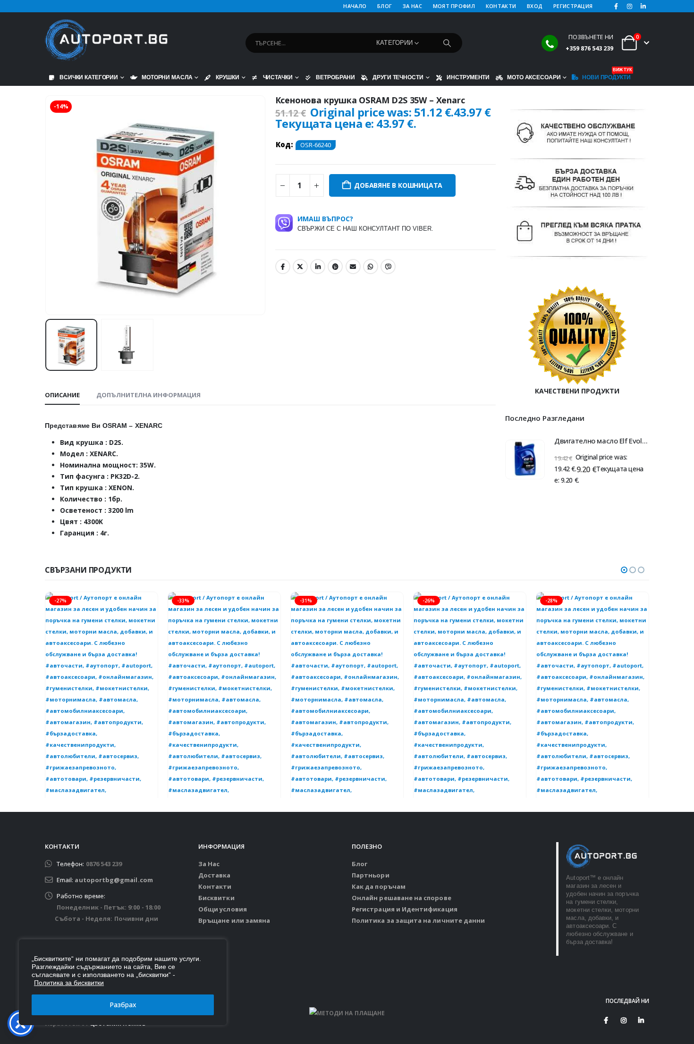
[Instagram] (630, 6)
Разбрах (123, 1004)
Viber (388, 266)
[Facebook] (616, 6)
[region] (123, 982)
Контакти (215, 886)
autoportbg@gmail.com (113, 880)
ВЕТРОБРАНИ (335, 77)
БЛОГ (384, 5)
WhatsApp (370, 266)
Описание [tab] (62, 395)
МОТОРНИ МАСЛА (167, 77)
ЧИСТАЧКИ (278, 77)
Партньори (370, 875)
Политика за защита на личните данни (418, 920)
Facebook (282, 266)
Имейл (353, 266)
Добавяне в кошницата (398, 185)
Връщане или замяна (234, 920)
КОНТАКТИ (501, 5)
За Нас (209, 864)
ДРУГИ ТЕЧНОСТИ (397, 77)
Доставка (214, 875)
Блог (359, 864)
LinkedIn (317, 266)
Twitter (300, 266)
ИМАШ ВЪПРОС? (365, 223)
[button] (47, 205)
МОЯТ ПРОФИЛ (454, 5)
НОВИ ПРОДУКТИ (606, 75)
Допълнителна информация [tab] (148, 395)
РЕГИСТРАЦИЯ (572, 5)
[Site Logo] (106, 40)
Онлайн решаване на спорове (401, 898)
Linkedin (641, 1020)
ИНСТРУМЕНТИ (468, 77)
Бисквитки (216, 898)
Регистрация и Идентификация (404, 909)
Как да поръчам (379, 886)
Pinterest (335, 266)
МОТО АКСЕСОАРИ (533, 77)
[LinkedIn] (643, 6)
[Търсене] (447, 42)
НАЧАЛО (354, 5)
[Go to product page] (525, 459)
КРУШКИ (227, 77)
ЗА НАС (412, 5)
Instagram (624, 1020)
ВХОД (534, 5)
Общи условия (222, 909)
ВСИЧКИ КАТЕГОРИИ (88, 77)
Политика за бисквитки (69, 982)
